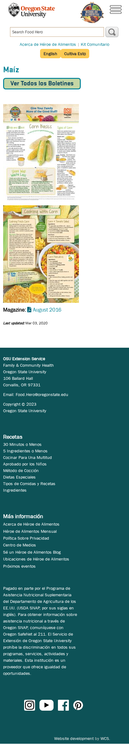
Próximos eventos (19, 566)
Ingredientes (15, 490)
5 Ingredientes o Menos (25, 451)
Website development (74, 738)
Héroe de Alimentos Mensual (30, 531)
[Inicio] (92, 12)
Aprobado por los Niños (25, 464)
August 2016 (47, 310)
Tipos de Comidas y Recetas (29, 483)
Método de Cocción (21, 470)
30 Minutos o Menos (22, 444)
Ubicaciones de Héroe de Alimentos (36, 559)
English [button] (50, 53)
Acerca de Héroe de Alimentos (48, 44)
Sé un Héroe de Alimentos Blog (32, 552)
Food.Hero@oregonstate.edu (42, 394)
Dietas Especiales (19, 477)
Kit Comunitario (95, 44)
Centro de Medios (19, 545)
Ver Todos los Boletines (42, 83)
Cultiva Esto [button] (75, 53)
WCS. (105, 738)
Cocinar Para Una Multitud (27, 457)
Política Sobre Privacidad (26, 538)
